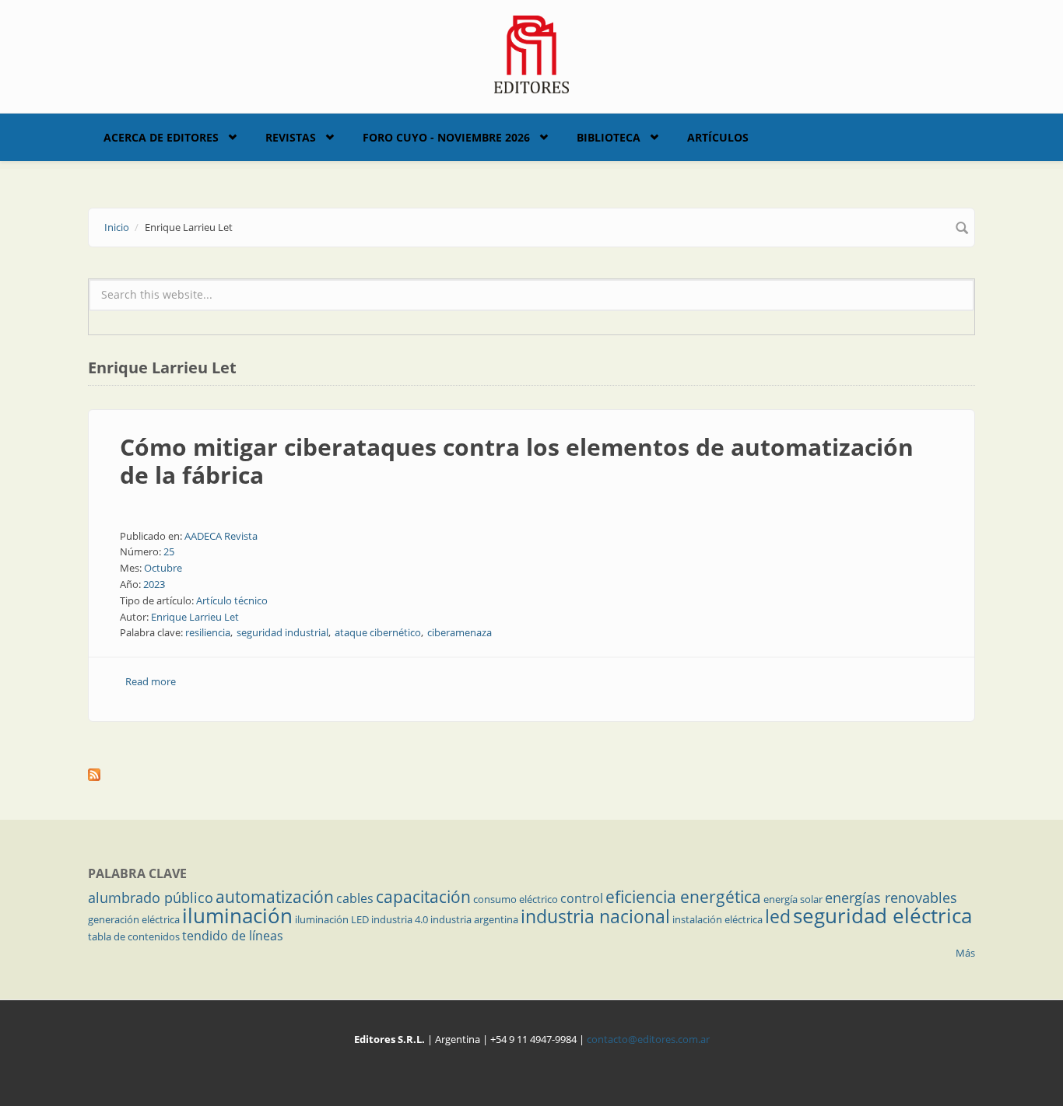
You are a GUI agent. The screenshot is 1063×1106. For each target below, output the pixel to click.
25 (168, 551)
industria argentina (474, 919)
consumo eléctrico (515, 899)
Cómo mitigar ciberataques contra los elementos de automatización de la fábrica (517, 461)
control (581, 898)
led (778, 916)
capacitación (423, 897)
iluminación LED (332, 919)
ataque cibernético (378, 632)
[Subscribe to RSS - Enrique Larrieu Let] (531, 774)
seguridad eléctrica (882, 915)
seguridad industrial (282, 632)
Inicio (116, 227)
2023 (154, 584)
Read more (150, 681)
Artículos (718, 137)
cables (355, 898)
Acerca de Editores (161, 137)
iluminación (237, 915)
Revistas (290, 137)
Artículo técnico (232, 600)
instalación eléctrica (717, 919)
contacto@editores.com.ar (648, 1039)
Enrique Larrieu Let (195, 617)
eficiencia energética (683, 897)
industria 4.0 (399, 919)
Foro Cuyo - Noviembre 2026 (446, 137)
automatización (275, 897)
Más (965, 953)
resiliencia (207, 632)
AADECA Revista (221, 536)
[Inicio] (532, 53)
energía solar (793, 899)
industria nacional (595, 916)
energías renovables (891, 897)
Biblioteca (608, 137)
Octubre (163, 568)
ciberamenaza (459, 632)
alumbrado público (150, 897)
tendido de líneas (232, 935)
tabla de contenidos (134, 936)
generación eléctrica (134, 919)
